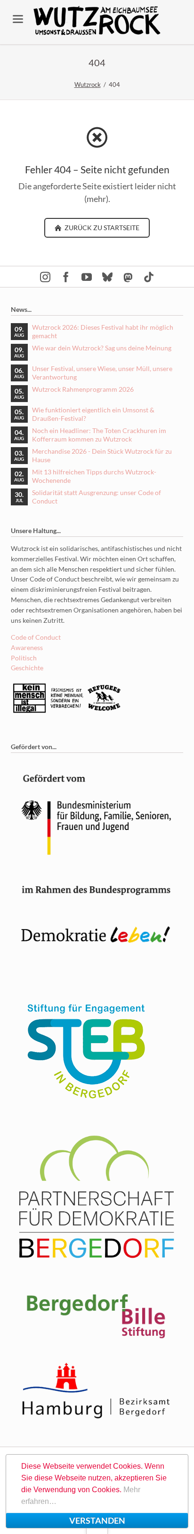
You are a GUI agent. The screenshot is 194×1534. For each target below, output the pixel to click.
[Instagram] (45, 276)
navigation (18, 19)
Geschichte (27, 668)
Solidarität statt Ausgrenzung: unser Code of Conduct (96, 496)
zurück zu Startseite (101, 228)
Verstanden (97, 1520)
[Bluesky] (107, 276)
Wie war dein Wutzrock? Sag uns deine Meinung (101, 348)
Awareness (27, 647)
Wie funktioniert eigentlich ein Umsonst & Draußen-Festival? (93, 414)
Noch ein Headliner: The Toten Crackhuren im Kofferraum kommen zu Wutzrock (99, 434)
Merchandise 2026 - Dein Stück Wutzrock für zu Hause (102, 455)
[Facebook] (66, 276)
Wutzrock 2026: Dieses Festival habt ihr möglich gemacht (102, 331)
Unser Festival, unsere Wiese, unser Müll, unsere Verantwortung (102, 372)
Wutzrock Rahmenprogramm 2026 (83, 389)
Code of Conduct (36, 637)
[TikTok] (148, 276)
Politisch (24, 658)
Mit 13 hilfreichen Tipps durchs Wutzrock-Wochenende (94, 476)
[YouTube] (86, 276)
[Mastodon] (128, 276)
